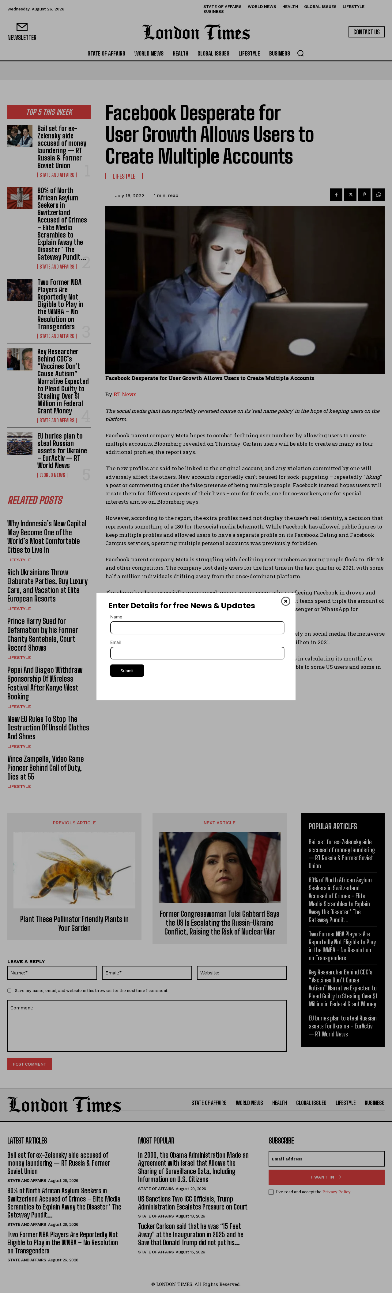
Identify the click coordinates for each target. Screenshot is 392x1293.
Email (115, 642)
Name (116, 616)
